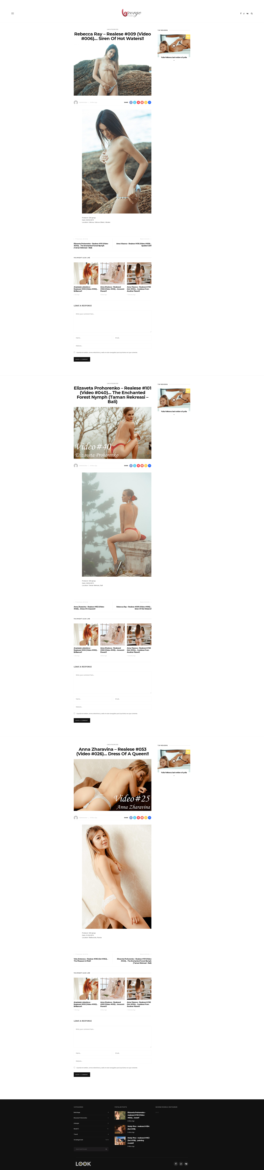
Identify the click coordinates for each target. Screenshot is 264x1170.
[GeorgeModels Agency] (83, 1164)
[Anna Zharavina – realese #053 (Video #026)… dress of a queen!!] (112, 785)
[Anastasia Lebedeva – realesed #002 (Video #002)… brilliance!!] (86, 273)
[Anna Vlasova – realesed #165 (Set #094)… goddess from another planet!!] (139, 273)
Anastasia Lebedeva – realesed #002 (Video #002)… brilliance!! (86, 289)
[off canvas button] (12, 13)
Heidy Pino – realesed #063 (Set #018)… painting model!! (138, 1140)
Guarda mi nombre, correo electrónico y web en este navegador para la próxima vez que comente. (107, 352)
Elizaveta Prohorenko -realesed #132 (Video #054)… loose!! (137, 1115)
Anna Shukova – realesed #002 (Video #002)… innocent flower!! (112, 289)
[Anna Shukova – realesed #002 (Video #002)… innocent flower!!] (112, 273)
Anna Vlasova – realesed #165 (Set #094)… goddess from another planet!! (139, 289)
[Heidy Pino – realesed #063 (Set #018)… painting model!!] (120, 1141)
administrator (83, 102)
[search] (252, 13)
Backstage (91, 1112)
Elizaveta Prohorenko (91, 1118)
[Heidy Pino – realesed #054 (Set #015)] (120, 1129)
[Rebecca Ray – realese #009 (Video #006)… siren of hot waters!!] (112, 70)
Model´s (91, 1129)
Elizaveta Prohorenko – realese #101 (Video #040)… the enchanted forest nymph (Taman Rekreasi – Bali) (91, 246)
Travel (91, 1134)
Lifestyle (91, 1123)
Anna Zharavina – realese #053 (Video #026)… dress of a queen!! (89, 608)
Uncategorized (112, 29)
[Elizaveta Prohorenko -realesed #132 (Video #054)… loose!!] (120, 1115)
